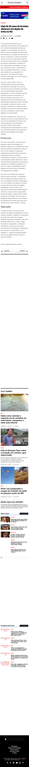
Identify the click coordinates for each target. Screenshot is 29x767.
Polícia (12, 653)
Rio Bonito (13, 532)
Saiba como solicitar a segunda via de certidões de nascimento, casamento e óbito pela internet (13, 419)
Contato (14, 752)
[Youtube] (16, 763)
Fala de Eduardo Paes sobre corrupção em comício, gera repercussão (13, 452)
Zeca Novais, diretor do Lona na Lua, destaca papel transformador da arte (19, 528)
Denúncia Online (14, 751)
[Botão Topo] (22, 763)
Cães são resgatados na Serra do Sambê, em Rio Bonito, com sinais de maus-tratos (19, 665)
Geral (2, 413)
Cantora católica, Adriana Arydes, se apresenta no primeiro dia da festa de (18, 536)
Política (2, 447)
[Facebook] (6, 763)
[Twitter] (13, 763)
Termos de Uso (14, 749)
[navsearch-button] (27, 3)
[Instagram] (10, 763)
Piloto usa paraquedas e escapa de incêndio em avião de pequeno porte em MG (14, 491)
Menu (2, 3)
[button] (4, 38)
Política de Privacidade (14, 748)
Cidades (3, 23)
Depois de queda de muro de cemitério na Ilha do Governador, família (19, 543)
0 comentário (17, 36)
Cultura (12, 524)
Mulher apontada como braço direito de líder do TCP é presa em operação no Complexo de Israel (19, 657)
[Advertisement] (14, 321)
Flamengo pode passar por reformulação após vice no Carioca (18, 551)
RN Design (21, 759)
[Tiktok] (19, 763)
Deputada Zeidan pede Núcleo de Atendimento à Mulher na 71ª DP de (19, 521)
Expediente (14, 746)
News (2, 486)
